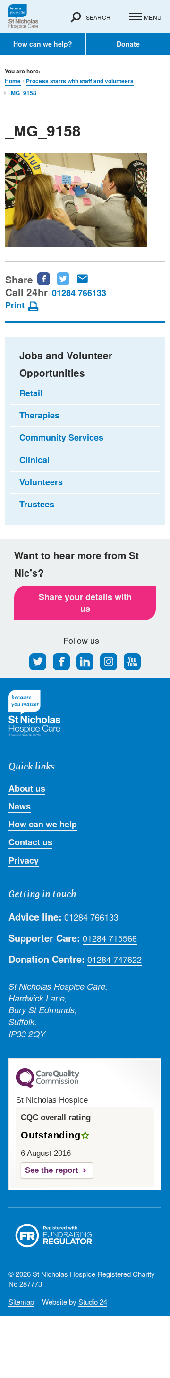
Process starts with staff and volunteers (80, 81)
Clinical (34, 460)
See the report (51, 1170)
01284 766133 (79, 293)
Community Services (61, 437)
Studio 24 (92, 1301)
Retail (30, 393)
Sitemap (21, 1301)
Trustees (36, 504)
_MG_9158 (22, 93)
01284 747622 (114, 959)
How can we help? (42, 43)
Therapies (39, 415)
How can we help (42, 824)
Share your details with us (85, 603)
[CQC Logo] (47, 1086)
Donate (128, 43)
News (19, 806)
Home (13, 81)
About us (26, 788)
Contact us (30, 842)
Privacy (23, 860)
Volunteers (41, 482)
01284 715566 (110, 938)
